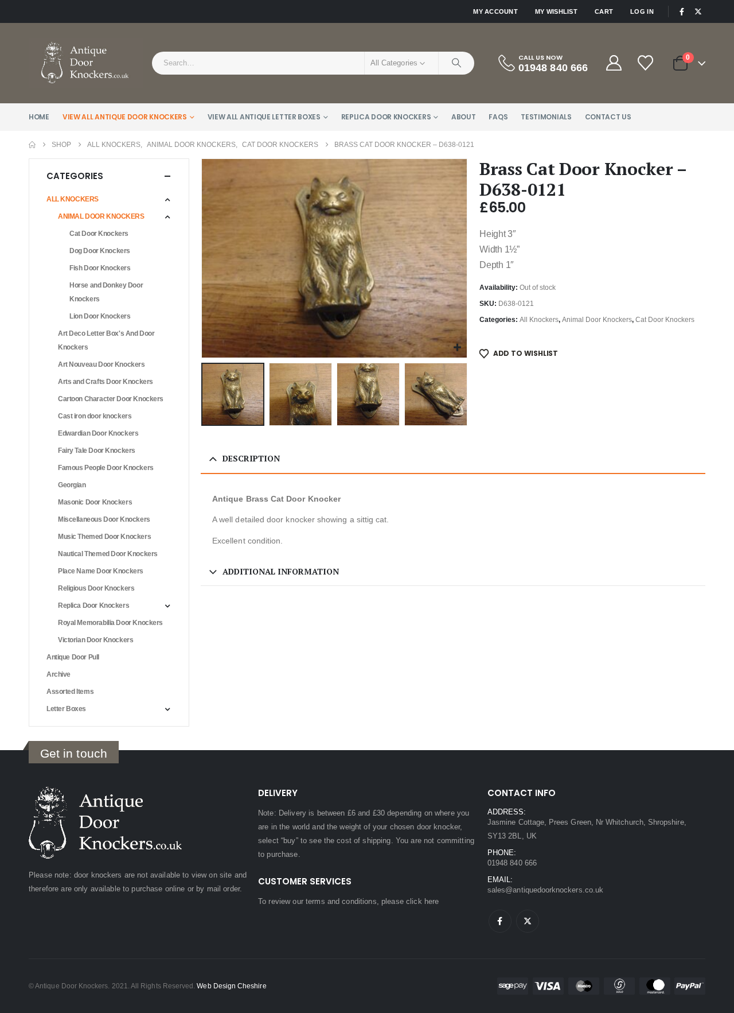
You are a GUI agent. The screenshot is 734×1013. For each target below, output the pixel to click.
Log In (642, 11)
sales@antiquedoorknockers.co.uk (545, 890)
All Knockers (539, 320)
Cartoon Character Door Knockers (110, 399)
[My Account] (613, 63)
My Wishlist (556, 11)
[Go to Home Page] (32, 145)
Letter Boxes (66, 709)
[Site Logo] (86, 63)
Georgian (72, 485)
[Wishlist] (646, 63)
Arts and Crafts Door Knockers (105, 382)
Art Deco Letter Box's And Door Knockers (106, 340)
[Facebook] (681, 11)
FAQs (498, 117)
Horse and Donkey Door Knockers (106, 292)
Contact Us (608, 117)
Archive (58, 674)
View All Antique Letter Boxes (264, 117)
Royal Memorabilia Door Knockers (110, 623)
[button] (203, 258)
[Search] (456, 63)
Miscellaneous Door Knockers (104, 519)
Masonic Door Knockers (95, 502)
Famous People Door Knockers (106, 468)
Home (39, 117)
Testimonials (546, 117)
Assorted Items (69, 692)
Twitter (527, 921)
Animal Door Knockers (597, 320)
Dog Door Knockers (99, 251)
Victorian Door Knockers (95, 640)
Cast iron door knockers (94, 416)
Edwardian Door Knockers (98, 433)
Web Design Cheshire (231, 985)
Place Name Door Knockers (100, 571)
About (463, 117)
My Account (495, 11)
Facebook (500, 921)
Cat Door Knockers (664, 320)
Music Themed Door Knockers (104, 537)
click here (422, 901)
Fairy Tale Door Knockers (96, 451)
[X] (697, 11)
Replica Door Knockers (386, 117)
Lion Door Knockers (99, 316)
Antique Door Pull (72, 657)
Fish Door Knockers (99, 268)
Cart (604, 11)
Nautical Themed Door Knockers (108, 554)
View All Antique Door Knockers (125, 117)
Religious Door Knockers (96, 588)
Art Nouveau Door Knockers (101, 364)
